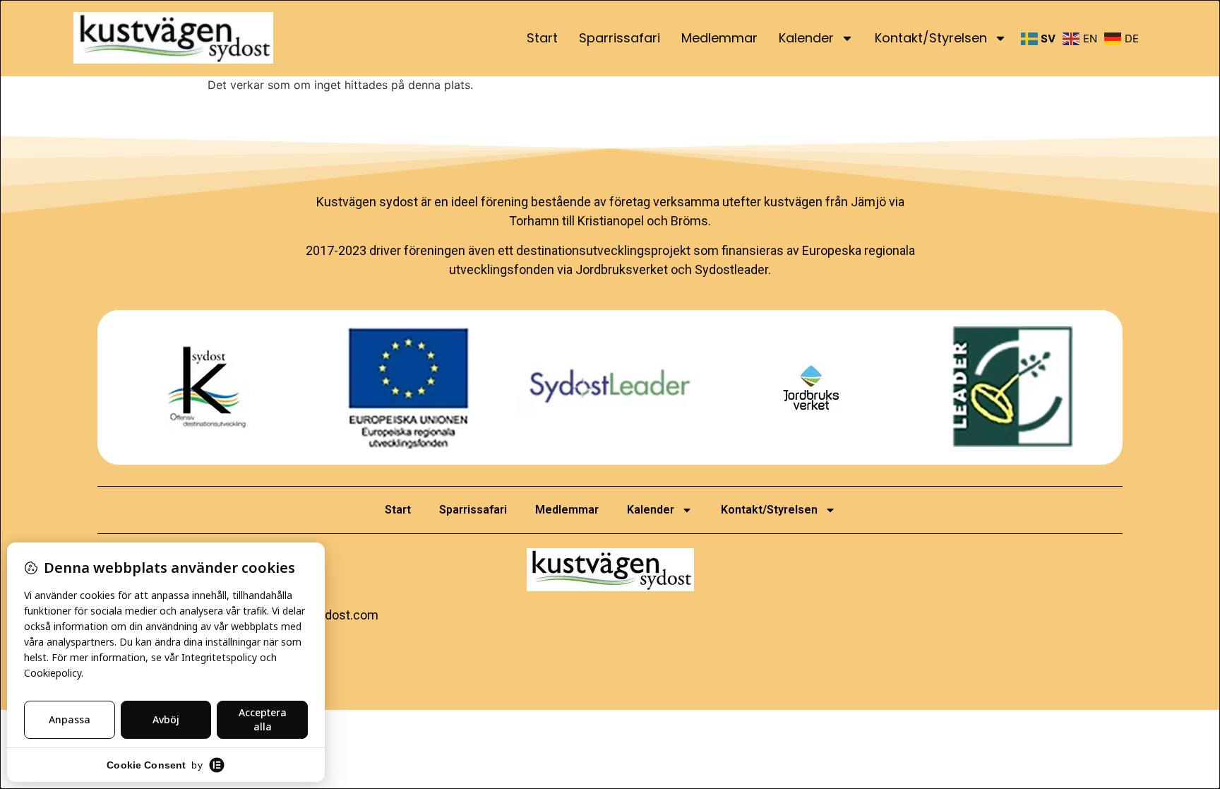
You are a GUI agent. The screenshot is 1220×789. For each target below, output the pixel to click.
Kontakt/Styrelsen (931, 38)
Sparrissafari (619, 38)
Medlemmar (719, 38)
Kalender (806, 38)
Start (542, 38)
